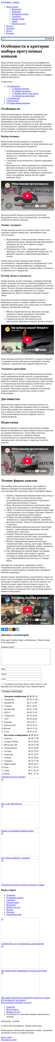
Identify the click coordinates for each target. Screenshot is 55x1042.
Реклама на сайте (9, 1040)
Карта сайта (6, 1037)
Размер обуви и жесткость (25, 93)
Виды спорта (12, 7)
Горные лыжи (18, 19)
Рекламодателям (13, 914)
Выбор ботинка (20, 88)
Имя (3, 669)
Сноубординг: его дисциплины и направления (22, 943)
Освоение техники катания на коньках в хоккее (22, 885)
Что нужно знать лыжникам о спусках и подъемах (24, 971)
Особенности (13, 86)
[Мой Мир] (2, 629)
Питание (10, 28)
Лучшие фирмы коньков (18, 103)
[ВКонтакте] (6, 629)
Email (3, 674)
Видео (9, 31)
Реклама (10, 33)
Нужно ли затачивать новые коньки (17, 831)
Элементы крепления (23, 96)
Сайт (3, 679)
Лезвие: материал (21, 91)
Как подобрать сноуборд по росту (16, 1002)
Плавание (16, 11)
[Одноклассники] (10, 629)
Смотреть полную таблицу (13, 777)
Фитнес (9, 26)
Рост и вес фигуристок (11, 804)
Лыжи (14, 21)
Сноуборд (16, 16)
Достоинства (13, 98)
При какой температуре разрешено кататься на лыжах (25, 998)
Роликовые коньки (20, 14)
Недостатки (12, 101)
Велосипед (17, 9)
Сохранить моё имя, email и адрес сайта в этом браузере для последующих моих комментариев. (24, 685)
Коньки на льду (19, 23)
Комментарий (8, 647)
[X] (13, 629)
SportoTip (10, 1007)
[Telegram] (17, 629)
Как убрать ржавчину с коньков (15, 858)
